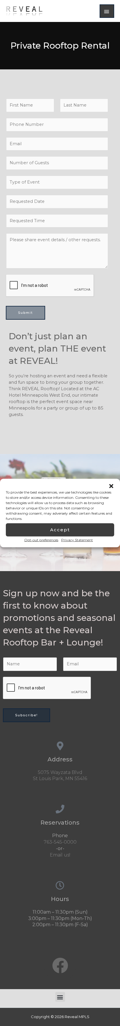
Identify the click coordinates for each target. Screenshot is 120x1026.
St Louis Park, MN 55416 (60, 778)
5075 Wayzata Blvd (60, 772)
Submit (25, 313)
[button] (111, 486)
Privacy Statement (77, 539)
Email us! (60, 855)
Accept (60, 529)
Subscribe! (26, 715)
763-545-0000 (60, 842)
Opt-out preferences (41, 539)
